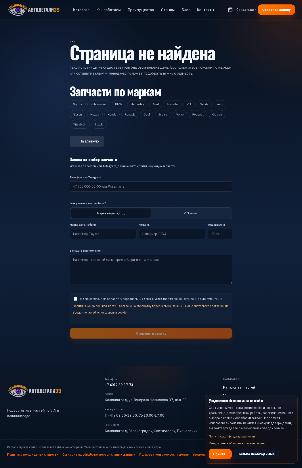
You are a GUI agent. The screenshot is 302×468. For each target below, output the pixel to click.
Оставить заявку (276, 9)
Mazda (94, 114)
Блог (186, 10)
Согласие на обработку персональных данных (150, 306)
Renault (130, 114)
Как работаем (108, 10)
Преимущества (141, 10)
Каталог (81, 10)
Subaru (163, 114)
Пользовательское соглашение (207, 306)
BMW (118, 104)
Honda (112, 114)
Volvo (180, 114)
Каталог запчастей (239, 387)
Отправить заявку (151, 333)
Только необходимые (256, 454)
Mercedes (137, 104)
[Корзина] (230, 9)
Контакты (205, 10)
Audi (220, 104)
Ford (156, 104)
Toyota (77, 104)
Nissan (77, 114)
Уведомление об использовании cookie (100, 312)
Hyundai (172, 104)
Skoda (204, 104)
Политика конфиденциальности (94, 306)
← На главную (87, 141)
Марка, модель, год (110, 213)
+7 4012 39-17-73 (119, 385)
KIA (189, 104)
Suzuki (99, 124)
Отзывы (168, 10)
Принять (220, 454)
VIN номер (191, 213)
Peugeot (198, 114)
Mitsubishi (79, 124)
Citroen (217, 114)
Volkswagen (99, 104)
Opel (146, 114)
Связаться (246, 9)
